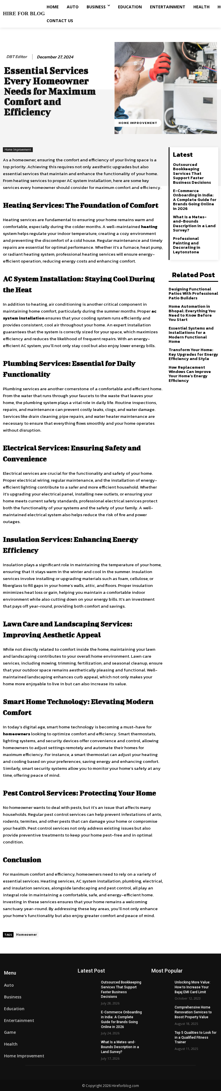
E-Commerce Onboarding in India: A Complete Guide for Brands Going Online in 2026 (194, 200)
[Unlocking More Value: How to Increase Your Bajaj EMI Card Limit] (161, 987)
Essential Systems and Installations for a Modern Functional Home (191, 334)
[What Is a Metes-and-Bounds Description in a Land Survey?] (87, 1047)
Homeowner (26, 934)
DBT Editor (16, 56)
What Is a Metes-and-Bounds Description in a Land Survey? (194, 223)
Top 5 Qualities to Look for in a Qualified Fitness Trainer (195, 1037)
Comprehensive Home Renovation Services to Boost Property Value (193, 1012)
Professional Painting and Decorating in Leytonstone (186, 245)
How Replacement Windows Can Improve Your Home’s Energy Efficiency (190, 374)
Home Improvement (138, 122)
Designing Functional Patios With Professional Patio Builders (193, 293)
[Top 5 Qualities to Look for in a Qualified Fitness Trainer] (161, 1037)
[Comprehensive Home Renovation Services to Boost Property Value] (161, 1012)
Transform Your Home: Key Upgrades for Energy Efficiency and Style (193, 354)
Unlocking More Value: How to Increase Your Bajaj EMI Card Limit (192, 987)
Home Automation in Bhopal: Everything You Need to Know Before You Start (192, 313)
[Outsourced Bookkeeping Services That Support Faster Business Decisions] (87, 987)
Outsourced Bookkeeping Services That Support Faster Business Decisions (192, 173)
